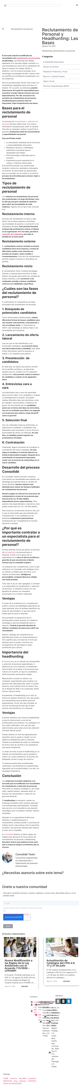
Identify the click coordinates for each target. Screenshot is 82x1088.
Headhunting (47, 51)
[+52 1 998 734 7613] (36, 1014)
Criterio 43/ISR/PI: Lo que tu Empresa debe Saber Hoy (60, 963)
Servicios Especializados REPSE (56, 86)
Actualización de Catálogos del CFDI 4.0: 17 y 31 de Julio (19, 963)
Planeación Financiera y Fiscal (55, 71)
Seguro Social (48, 81)
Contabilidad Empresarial (53, 62)
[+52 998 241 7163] (32, 1011)
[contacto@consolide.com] (32, 1002)
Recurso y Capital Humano (54, 76)
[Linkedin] (68, 1001)
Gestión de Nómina (51, 67)
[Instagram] (63, 1001)
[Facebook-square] (58, 1001)
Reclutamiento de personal (64, 51)
